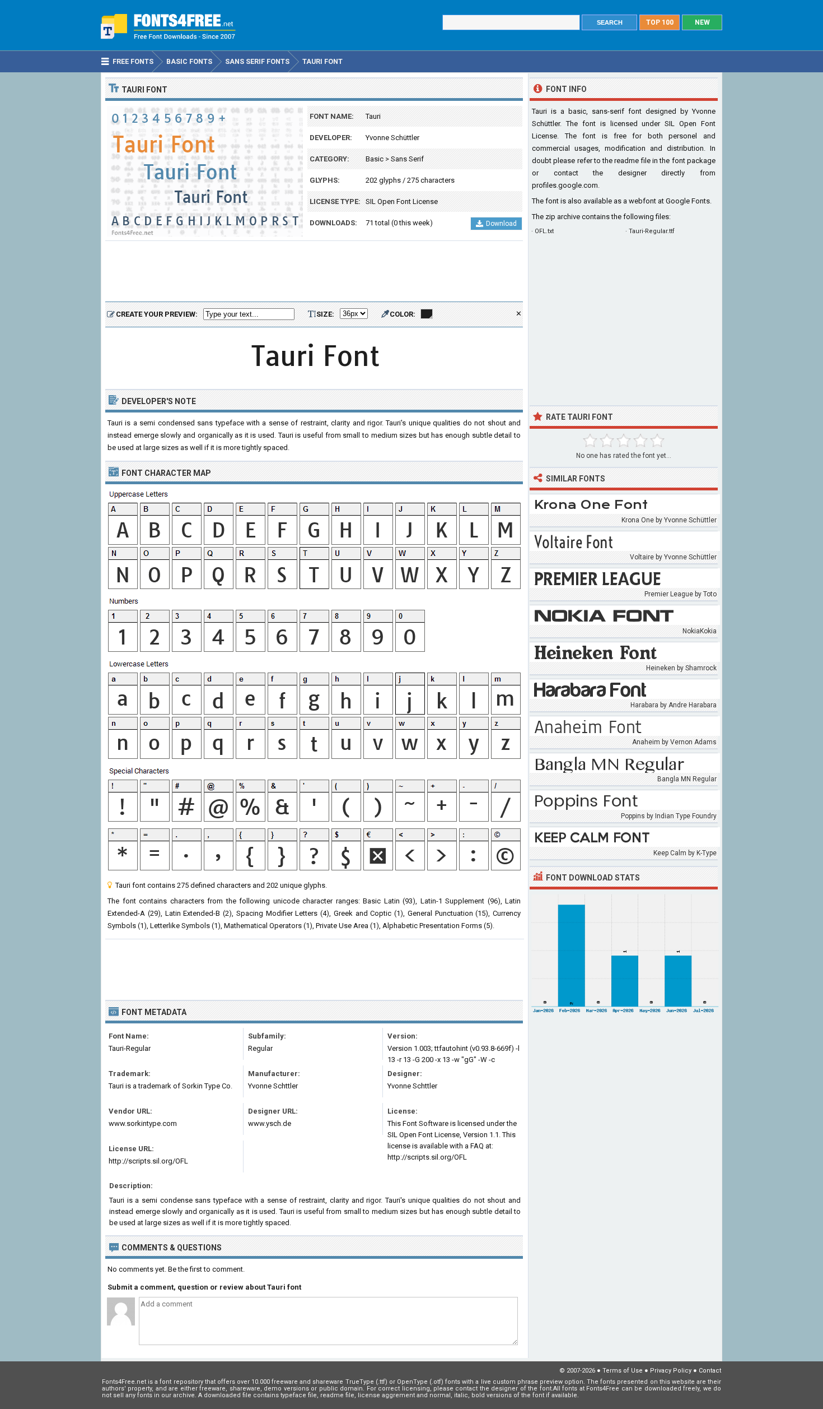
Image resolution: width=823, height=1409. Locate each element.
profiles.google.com (565, 185)
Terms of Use (622, 1370)
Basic (375, 159)
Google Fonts (688, 201)
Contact (710, 1370)
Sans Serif (407, 159)
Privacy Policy (670, 1370)
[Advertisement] (314, 272)
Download (501, 224)
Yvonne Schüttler (392, 137)
